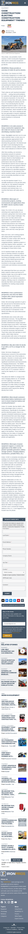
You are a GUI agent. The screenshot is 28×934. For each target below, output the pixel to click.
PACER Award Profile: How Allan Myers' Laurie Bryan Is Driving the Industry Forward (9, 834)
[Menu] (25, 2)
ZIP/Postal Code (7, 578)
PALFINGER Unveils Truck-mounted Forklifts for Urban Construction (8, 683)
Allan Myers (8, 839)
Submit (7, 593)
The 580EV (9, 135)
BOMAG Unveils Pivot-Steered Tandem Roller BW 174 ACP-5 (9, 847)
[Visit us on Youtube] (15, 902)
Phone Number (7, 549)
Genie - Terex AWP (10, 746)
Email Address (7, 542)
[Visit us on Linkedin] (12, 902)
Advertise (13, 927)
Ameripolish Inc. (9, 826)
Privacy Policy (16, 632)
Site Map (20, 929)
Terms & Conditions (11, 929)
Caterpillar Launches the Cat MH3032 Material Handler (8, 780)
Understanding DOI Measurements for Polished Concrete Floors (9, 822)
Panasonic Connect (10, 758)
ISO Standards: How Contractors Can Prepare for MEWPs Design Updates (9, 742)
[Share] (6, 600)
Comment (5, 584)
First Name (6, 528)
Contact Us (6, 927)
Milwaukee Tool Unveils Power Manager (8, 807)
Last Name (6, 535)
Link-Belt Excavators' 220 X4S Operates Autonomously (7, 651)
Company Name (7, 555)
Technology (5, 738)
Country (5, 569)
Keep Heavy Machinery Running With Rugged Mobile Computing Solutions (7, 754)
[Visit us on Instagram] (9, 902)
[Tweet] (14, 600)
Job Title (5, 562)
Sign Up (7, 635)
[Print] (2, 600)
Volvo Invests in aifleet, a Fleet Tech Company (8, 662)
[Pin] (18, 600)
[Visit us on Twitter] (5, 902)
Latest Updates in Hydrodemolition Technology (8, 767)
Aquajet (7, 771)
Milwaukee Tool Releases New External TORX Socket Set (8, 793)
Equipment (5, 8)
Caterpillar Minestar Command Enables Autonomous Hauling (9, 673)
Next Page (16, 860)
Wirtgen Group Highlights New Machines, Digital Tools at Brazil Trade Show (8, 703)
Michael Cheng (10, 31)
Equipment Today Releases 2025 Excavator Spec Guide (8, 729)
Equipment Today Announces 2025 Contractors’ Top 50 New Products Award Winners (9, 717)
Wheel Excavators (6, 714)
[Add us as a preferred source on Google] (22, 600)
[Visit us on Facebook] (2, 902)
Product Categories (7, 679)
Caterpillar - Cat (9, 784)
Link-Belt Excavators (11, 733)
